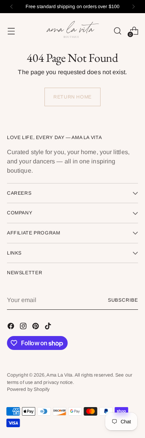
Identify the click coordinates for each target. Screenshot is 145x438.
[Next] (133, 6)
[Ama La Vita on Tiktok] (48, 327)
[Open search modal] (117, 31)
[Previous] (11, 6)
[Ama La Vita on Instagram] (24, 327)
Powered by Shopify (28, 389)
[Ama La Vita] (73, 30)
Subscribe (123, 300)
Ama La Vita (59, 375)
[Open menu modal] (11, 31)
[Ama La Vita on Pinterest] (36, 327)
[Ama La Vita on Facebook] (11, 327)
